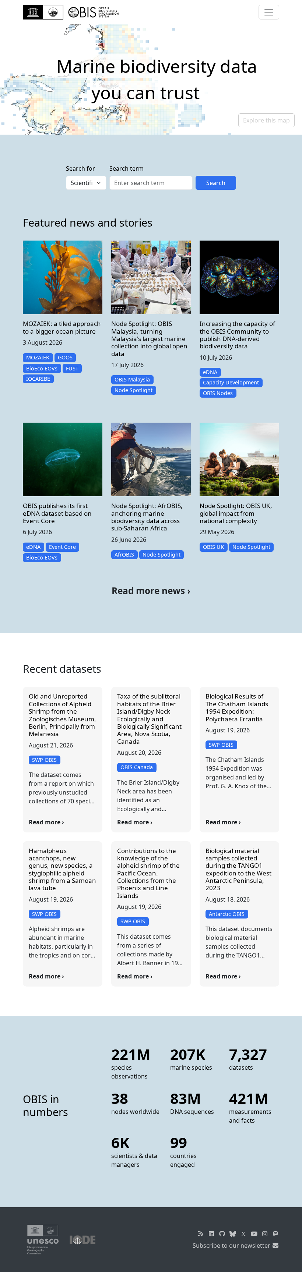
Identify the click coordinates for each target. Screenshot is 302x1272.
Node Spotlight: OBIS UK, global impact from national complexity (236, 513)
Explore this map (266, 120)
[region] (151, 79)
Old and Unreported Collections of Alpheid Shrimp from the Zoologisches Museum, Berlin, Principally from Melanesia (62, 715)
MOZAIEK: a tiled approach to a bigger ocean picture (62, 327)
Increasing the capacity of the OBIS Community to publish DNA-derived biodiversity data (237, 334)
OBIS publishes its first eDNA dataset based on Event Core (57, 513)
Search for (80, 168)
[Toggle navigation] (269, 12)
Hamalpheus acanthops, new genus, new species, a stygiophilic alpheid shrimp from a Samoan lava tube (62, 869)
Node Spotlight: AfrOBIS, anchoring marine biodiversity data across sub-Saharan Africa (147, 516)
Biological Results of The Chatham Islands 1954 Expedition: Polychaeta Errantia (237, 707)
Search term (126, 168)
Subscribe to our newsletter (232, 1245)
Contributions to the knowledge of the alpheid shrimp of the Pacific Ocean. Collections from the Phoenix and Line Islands (148, 873)
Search (215, 183)
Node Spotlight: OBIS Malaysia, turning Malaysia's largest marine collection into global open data (149, 338)
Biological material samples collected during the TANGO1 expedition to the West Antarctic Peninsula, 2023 (238, 869)
